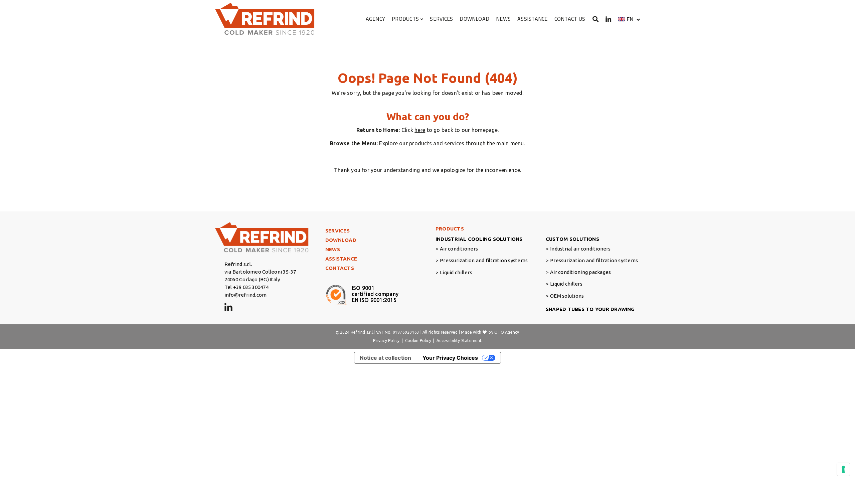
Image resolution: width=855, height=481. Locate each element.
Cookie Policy (418, 340)
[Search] (595, 19)
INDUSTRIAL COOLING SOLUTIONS (479, 239)
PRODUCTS (405, 19)
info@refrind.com (245, 295)
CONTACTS (339, 268)
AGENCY (375, 19)
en (630, 19)
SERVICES (441, 19)
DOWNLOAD (474, 19)
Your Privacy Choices (450, 357)
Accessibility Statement (459, 340)
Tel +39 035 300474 (246, 287)
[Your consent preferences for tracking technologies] (843, 469)
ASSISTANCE (532, 19)
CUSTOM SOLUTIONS (572, 239)
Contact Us (569, 19)
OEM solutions (567, 296)
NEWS (503, 19)
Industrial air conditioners (580, 249)
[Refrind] (265, 19)
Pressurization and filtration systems (484, 260)
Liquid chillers (456, 272)
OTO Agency (506, 332)
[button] (629, 19)
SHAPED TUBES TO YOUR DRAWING (590, 309)
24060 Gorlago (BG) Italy (252, 279)
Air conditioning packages (580, 272)
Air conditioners (459, 249)
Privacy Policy (386, 340)
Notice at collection (385, 357)
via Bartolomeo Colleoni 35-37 (260, 272)
